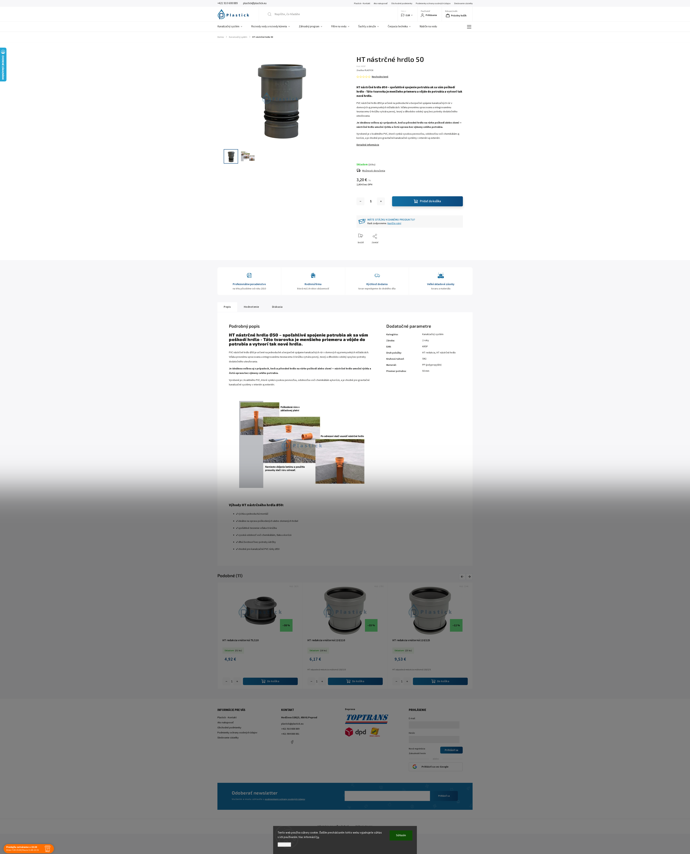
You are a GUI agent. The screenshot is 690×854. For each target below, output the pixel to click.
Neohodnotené (380, 76)
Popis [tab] (227, 307)
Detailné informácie (367, 145)
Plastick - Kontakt (362, 3)
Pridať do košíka (430, 201)
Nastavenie (284, 844)
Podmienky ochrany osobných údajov (433, 3)
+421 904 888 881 (290, 734)
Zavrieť (456, 248)
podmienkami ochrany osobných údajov (285, 799)
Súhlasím (401, 835)
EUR (408, 15)
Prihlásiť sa (444, 796)
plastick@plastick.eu (292, 724)
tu (317, 837)
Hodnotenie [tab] (251, 307)
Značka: (364, 70)
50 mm (425, 371)
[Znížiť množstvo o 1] (360, 201)
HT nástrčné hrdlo (446, 352)
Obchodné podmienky (401, 3)
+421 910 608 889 (290, 729)
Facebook (292, 742)
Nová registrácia (417, 748)
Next (469, 576)
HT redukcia (428, 352)
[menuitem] (232, 27)
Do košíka (237, 681)
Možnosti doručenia (373, 171)
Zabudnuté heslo (417, 753)
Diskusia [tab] (277, 307)
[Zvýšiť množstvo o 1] (381, 201)
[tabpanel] (260, 635)
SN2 (424, 359)
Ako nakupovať (381, 3)
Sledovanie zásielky (463, 3)
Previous (462, 576)
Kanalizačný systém (432, 334)
